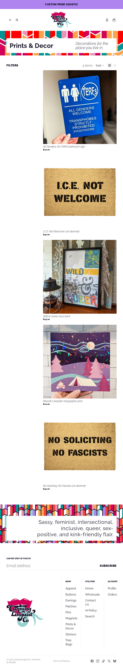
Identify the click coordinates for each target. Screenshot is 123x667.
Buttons (71, 594)
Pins (68, 612)
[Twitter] (109, 661)
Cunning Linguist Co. (22, 659)
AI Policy (91, 610)
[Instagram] (98, 661)
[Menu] (10, 20)
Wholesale (92, 594)
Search (90, 616)
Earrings (71, 600)
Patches (71, 606)
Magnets (71, 618)
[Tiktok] (103, 661)
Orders (112, 594)
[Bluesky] (115, 661)
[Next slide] (112, 192)
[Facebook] (92, 661)
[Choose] (112, 224)
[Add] (112, 139)
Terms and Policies (61, 661)
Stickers (71, 634)
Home (89, 588)
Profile (112, 588)
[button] (100, 65)
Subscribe (108, 565)
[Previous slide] (48, 192)
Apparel (71, 588)
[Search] (16, 19)
